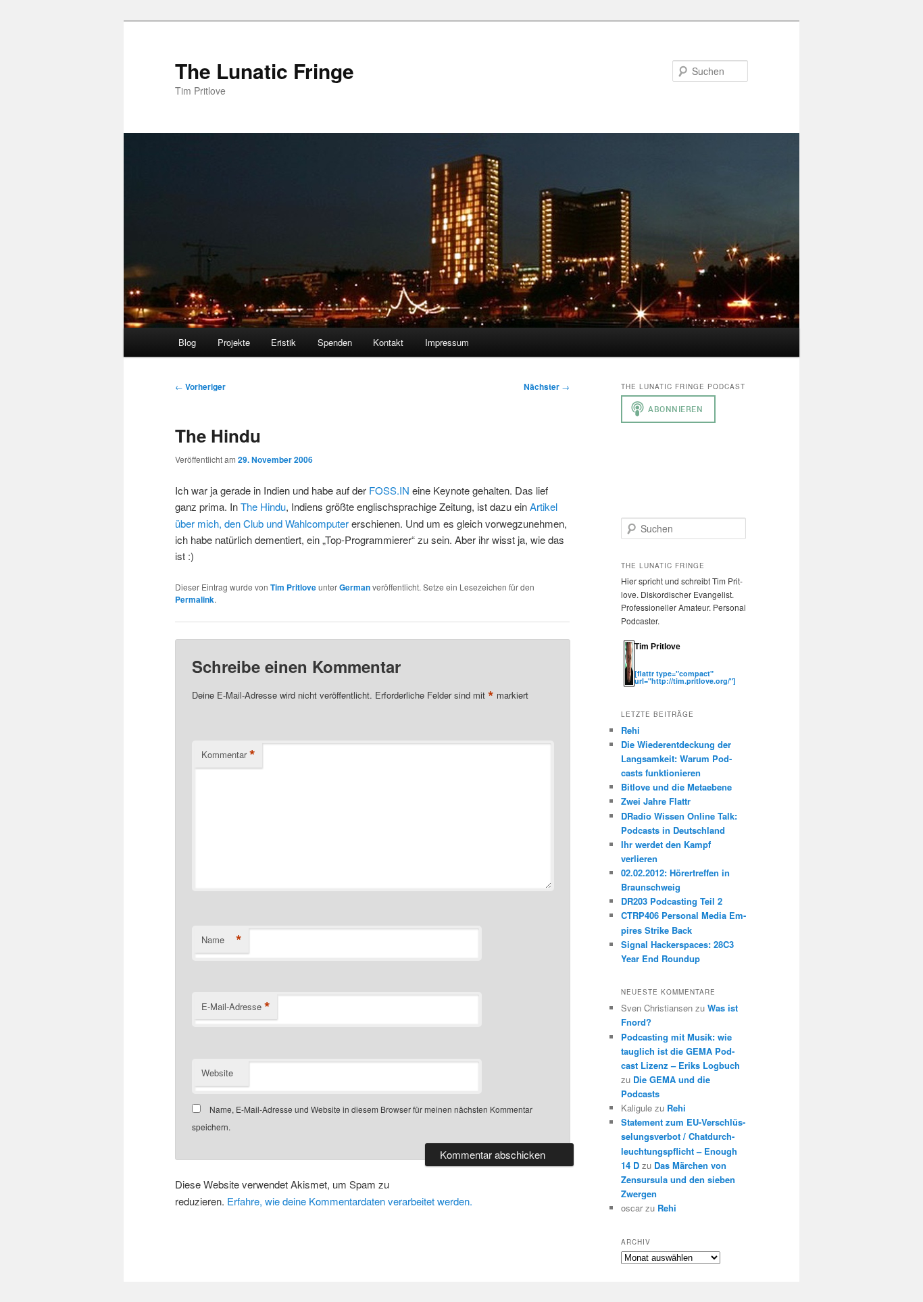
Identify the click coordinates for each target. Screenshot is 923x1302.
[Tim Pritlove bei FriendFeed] (695, 665)
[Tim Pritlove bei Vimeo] (655, 665)
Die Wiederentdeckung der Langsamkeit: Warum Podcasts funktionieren (676, 758)
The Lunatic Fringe (264, 70)
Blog (187, 342)
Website (217, 1072)
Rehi (630, 730)
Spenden (335, 342)
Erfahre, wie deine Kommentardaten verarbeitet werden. (349, 1201)
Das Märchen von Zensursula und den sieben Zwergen (678, 1179)
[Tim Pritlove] (629, 683)
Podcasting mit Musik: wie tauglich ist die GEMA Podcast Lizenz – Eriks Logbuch (680, 1051)
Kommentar (228, 755)
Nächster (547, 386)
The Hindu (263, 506)
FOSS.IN (389, 490)
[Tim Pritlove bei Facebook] (707, 665)
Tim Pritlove (293, 587)
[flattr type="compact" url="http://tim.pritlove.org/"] (685, 677)
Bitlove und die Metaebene (676, 786)
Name (221, 940)
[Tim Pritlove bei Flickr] (668, 665)
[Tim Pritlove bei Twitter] (641, 665)
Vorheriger (200, 386)
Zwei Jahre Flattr (656, 801)
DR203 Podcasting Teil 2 (671, 901)
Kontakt (388, 342)
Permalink (194, 599)
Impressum (447, 342)
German (354, 587)
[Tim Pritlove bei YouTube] (682, 665)
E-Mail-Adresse (235, 1007)
